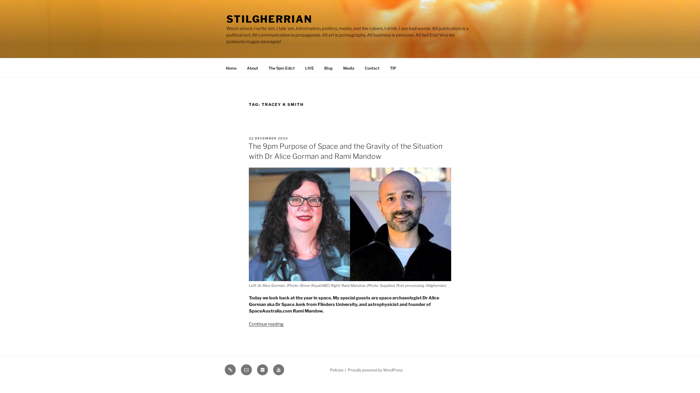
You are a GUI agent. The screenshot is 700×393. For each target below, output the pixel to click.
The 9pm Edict (282, 68)
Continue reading (266, 324)
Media (348, 68)
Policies (336, 370)
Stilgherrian (269, 19)
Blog (328, 68)
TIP (393, 68)
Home (231, 68)
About (252, 68)
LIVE (309, 68)
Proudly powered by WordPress (375, 370)
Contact (372, 68)
